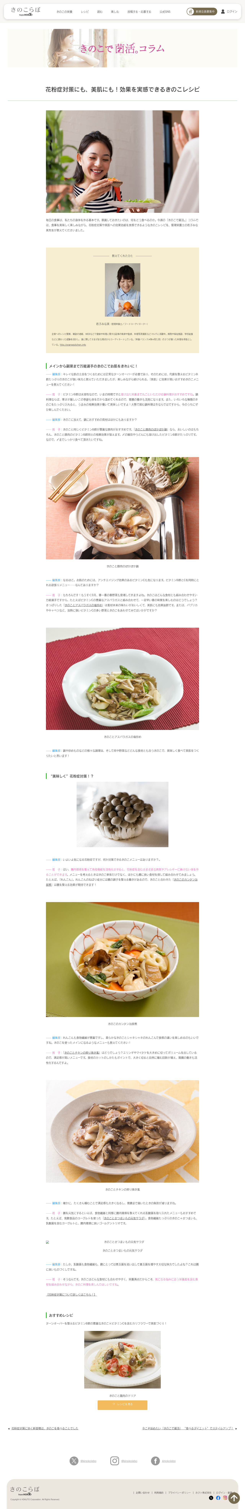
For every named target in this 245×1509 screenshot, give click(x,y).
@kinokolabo (88, 1461)
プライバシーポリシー (179, 1492)
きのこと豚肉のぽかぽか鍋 (151, 429)
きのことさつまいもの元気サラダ (124, 1218)
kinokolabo (169, 1461)
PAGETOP (234, 1498)
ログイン (232, 11)
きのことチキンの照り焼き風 (81, 1052)
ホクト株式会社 (203, 1492)
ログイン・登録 (224, 1492)
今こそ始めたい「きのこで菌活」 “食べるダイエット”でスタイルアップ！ (188, 1428)
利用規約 (158, 1492)
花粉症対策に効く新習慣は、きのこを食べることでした (44, 1428)
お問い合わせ (143, 1492)
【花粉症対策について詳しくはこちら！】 (71, 1294)
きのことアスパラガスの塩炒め (83, 605)
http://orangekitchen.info (73, 344)
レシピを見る (125, 1403)
